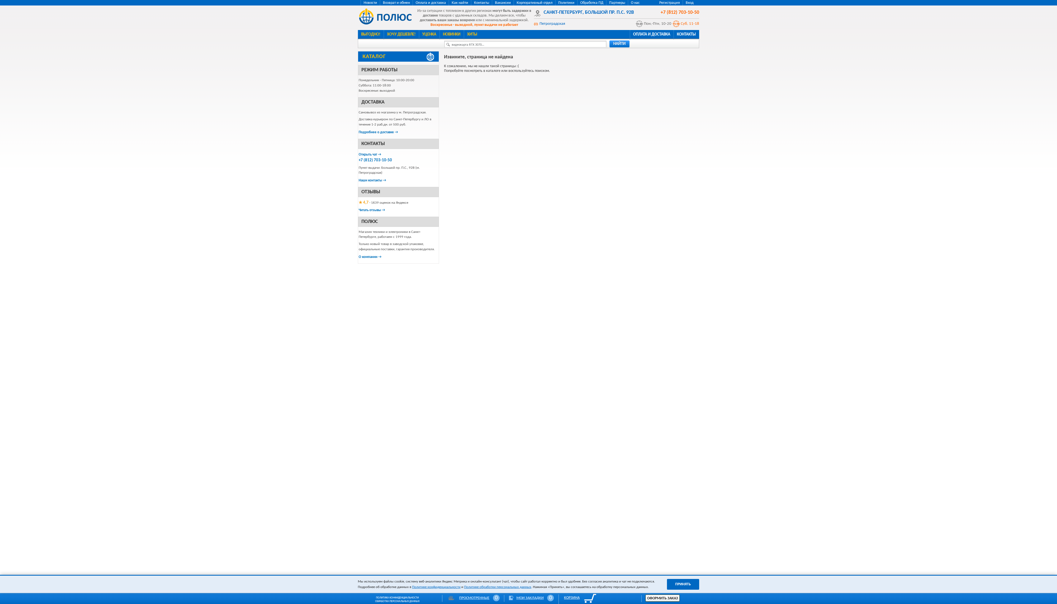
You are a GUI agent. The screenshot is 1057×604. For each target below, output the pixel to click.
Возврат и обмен (396, 3)
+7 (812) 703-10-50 (375, 160)
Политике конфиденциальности (436, 587)
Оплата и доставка (431, 3)
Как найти (460, 3)
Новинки (452, 34)
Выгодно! (370, 34)
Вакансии (503, 3)
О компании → (370, 257)
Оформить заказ (662, 598)
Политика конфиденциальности (397, 597)
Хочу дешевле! (401, 34)
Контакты (481, 3)
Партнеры (617, 3)
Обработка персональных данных (397, 601)
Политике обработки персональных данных (497, 587)
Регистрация (669, 3)
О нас (635, 3)
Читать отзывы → (372, 210)
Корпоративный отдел (534, 3)
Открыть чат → (370, 154)
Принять (683, 584)
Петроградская (552, 24)
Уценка (429, 34)
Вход (690, 3)
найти (619, 44)
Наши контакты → (372, 180)
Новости (370, 3)
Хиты (472, 34)
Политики (566, 3)
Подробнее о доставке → (378, 132)
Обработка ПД (591, 3)
